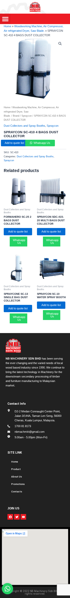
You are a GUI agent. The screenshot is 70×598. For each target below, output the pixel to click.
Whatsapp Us (42, 142)
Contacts (16, 491)
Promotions (18, 484)
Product (16, 469)
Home (7, 26)
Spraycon (26, 115)
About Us (16, 476)
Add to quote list (14, 142)
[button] (9, 588)
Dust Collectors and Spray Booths (24, 125)
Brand (16, 115)
